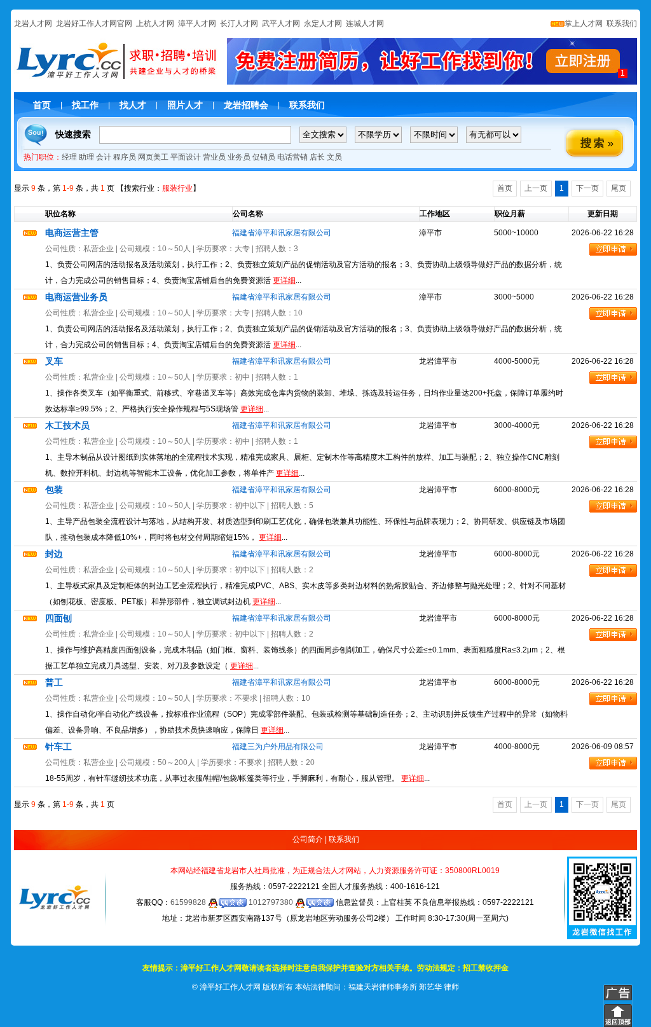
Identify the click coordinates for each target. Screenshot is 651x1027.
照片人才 (185, 105)
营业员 (214, 157)
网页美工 (153, 157)
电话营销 (292, 157)
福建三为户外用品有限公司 (278, 746)
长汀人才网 (239, 23)
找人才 (133, 105)
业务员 (239, 157)
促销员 (263, 157)
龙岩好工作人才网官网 (94, 23)
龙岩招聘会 (246, 105)
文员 (334, 157)
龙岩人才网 (33, 23)
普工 (54, 682)
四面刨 (58, 618)
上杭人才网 (155, 23)
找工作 (85, 105)
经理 (69, 157)
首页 (42, 105)
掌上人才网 (584, 23)
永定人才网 (323, 23)
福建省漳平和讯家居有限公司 (281, 232)
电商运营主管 (72, 233)
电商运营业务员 (76, 297)
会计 (103, 157)
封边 (54, 554)
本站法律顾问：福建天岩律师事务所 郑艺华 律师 (377, 986)
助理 (86, 157)
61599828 (189, 902)
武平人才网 (281, 23)
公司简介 (307, 839)
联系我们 (621, 23)
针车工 (58, 746)
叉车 (54, 361)
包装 (54, 490)
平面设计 (185, 157)
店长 (317, 157)
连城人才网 (365, 23)
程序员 (124, 157)
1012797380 (272, 902)
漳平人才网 (197, 23)
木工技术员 (67, 425)
